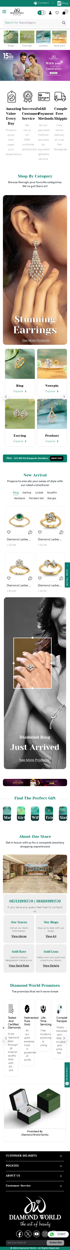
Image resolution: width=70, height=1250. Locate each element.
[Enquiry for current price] (30, 532)
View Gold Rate (19, 966)
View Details (51, 966)
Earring (27, 493)
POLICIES (12, 1165)
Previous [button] (6, 397)
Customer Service (18, 1185)
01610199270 (48, 901)
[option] (11, 39)
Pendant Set (36, 498)
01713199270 (21, 901)
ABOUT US (13, 1175)
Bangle (51, 498)
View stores (18, 936)
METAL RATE (67, 576)
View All (51, 936)
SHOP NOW (56, 458)
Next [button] (64, 397)
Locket (39, 493)
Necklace (19, 498)
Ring (16, 493)
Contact (43, 3)
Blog (64, 3)
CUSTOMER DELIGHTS (21, 1155)
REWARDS (67, 1074)
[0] (64, 13)
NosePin (52, 493)
